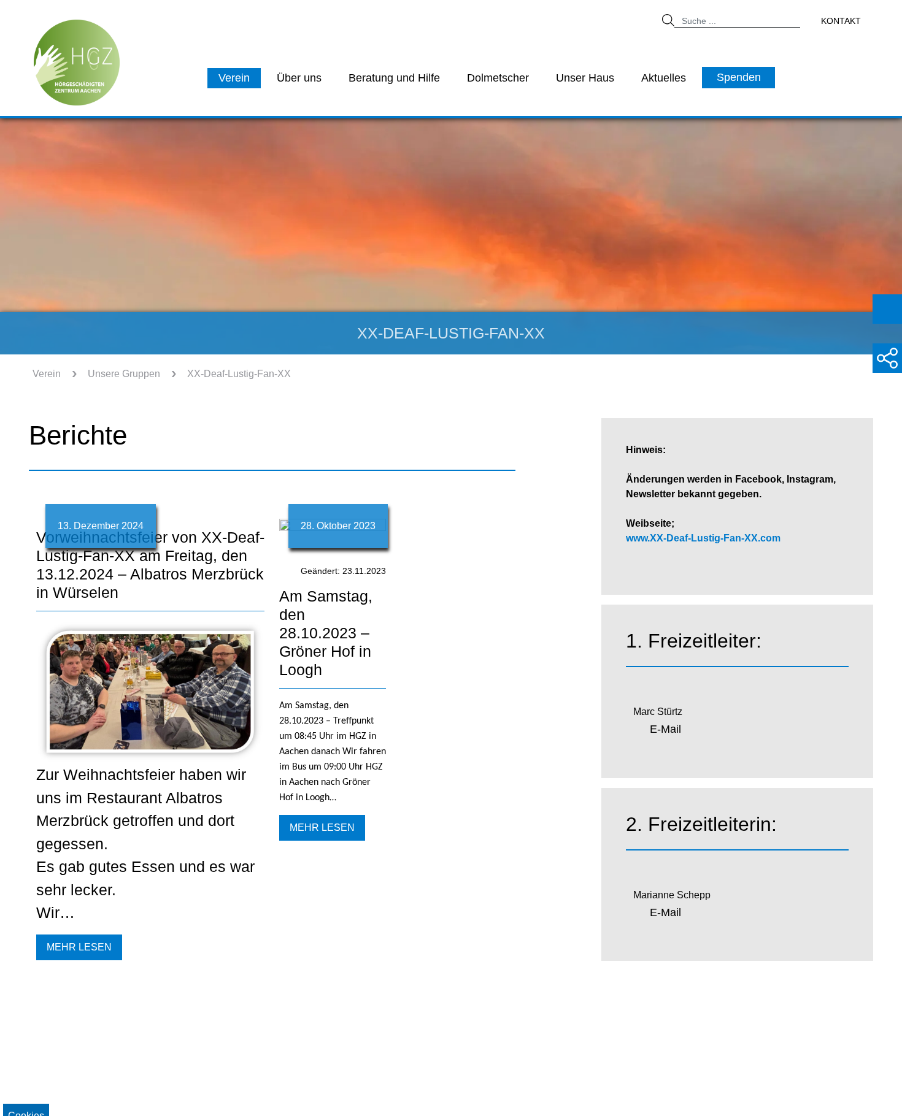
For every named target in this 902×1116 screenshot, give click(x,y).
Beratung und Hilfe (394, 78)
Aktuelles (663, 78)
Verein (234, 78)
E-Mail (665, 729)
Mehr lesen (79, 947)
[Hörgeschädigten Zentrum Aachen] (77, 61)
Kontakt (841, 21)
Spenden (739, 77)
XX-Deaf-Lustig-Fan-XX (239, 374)
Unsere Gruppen (124, 374)
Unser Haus (585, 78)
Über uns (299, 78)
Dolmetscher (498, 78)
